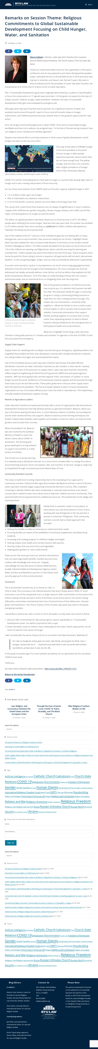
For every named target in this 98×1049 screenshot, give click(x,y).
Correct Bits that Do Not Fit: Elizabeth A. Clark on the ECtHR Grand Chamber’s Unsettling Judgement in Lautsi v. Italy (46, 896)
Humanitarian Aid (64, 788)
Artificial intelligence (15, 776)
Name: (7, 824)
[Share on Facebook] (9, 51)
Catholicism (63, 776)
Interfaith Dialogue (87, 788)
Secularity (88, 807)
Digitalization (38, 781)
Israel (37, 792)
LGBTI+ (53, 792)
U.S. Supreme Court (20, 812)
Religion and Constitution (63, 796)
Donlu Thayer (12, 1032)
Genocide (33, 788)
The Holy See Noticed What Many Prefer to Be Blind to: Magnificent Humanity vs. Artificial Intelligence (41, 751)
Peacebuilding (80, 792)
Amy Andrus (11, 1006)
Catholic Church (45, 776)
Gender (10, 787)
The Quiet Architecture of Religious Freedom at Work (23, 742)
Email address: (10, 831)
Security (9, 811)
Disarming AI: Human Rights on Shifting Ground (22, 747)
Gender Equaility (23, 788)
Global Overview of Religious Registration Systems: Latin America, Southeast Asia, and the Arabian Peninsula (43, 907)
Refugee (48, 796)
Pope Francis (27, 796)
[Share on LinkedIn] (27, 51)
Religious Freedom (76, 801)
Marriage (61, 792)
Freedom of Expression (79, 782)
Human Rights (76, 788)
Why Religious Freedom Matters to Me (79, 707)
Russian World (77, 806)
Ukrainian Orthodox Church (47, 812)
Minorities (68, 792)
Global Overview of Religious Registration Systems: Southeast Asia (28, 916)
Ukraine (33, 811)
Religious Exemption (54, 802)
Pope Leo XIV (39, 796)
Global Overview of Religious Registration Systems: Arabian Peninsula (29, 912)
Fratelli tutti (64, 782)
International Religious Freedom (20, 792)
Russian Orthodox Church (55, 806)
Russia (37, 806)
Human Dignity (47, 787)
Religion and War (15, 801)
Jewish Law (44, 792)
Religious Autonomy (36, 801)
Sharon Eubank (36, 57)
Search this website (12, 725)
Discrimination (52, 781)
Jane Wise (10, 1022)
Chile (72, 777)
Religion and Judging (82, 796)
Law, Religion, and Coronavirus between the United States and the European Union (19, 710)
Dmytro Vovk (11, 992)
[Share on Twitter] (18, 51)
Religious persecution (24, 807)
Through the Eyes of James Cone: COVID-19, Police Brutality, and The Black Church (49, 710)
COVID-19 (12, 689)
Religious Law (10, 807)
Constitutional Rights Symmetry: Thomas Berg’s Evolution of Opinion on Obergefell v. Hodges (38, 903)
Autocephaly (29, 777)
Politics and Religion (13, 796)
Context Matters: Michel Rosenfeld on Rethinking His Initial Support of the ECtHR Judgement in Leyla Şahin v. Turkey (46, 762)
